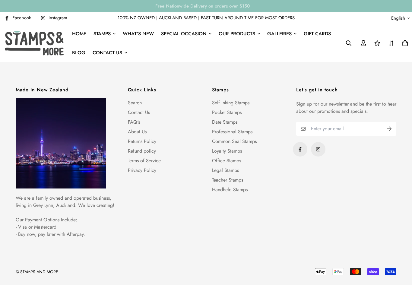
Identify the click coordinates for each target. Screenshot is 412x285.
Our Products (237, 33)
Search (135, 102)
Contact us (107, 52)
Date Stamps (224, 122)
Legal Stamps (225, 170)
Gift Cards (317, 33)
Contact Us (139, 112)
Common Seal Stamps (234, 141)
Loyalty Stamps (227, 150)
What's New (138, 33)
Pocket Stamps (227, 112)
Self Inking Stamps (230, 102)
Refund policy (142, 150)
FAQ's (134, 122)
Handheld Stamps (230, 189)
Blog (78, 52)
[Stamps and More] (34, 43)
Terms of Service (144, 160)
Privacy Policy (142, 170)
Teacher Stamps (227, 179)
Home (79, 33)
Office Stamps (226, 160)
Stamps (102, 33)
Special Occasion (184, 33)
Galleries (279, 33)
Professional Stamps (232, 131)
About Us (137, 131)
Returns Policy (142, 141)
